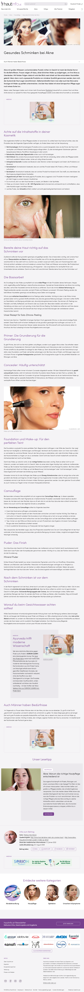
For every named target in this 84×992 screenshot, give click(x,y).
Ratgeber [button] (72, 9)
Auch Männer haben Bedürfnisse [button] (15, 62)
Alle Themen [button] (58, 9)
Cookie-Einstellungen (58, 990)
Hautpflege (17, 15)
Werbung (6, 969)
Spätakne (49, 90)
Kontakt (35, 990)
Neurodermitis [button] (6, 9)
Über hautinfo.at (8, 961)
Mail (36, 849)
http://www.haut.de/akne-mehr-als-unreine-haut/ (47, 837)
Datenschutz (28, 990)
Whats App (46, 849)
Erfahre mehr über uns (49, 983)
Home (5, 15)
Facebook (59, 849)
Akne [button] (35, 9)
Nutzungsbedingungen (45, 990)
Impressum (20, 990)
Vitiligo (46, 9)
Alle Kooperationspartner (42, 951)
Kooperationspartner (10, 967)
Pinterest (71, 849)
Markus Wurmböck (30, 835)
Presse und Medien (9, 972)
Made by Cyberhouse (74, 990)
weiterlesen (49, 814)
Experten (6, 964)
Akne (10, 15)
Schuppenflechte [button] (22, 9)
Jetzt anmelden (68, 923)
